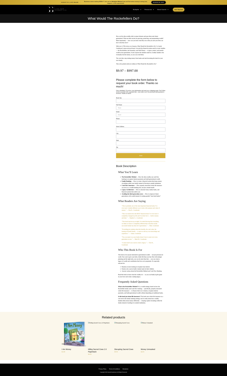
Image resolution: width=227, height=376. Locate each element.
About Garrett (161, 9)
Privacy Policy (102, 369)
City (117, 133)
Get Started (179, 9)
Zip (117, 147)
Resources (148, 9)
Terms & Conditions (114, 369)
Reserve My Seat (158, 2)
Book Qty (119, 98)
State (117, 140)
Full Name (119, 105)
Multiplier (136, 9)
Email (117, 111)
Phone (118, 118)
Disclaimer (125, 369)
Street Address (120, 126)
